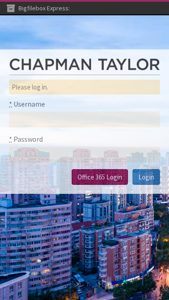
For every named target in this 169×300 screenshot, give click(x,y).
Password (26, 138)
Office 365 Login (100, 177)
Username (27, 103)
